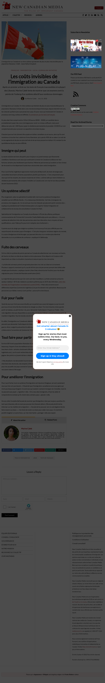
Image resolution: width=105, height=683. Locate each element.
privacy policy (58, 362)
